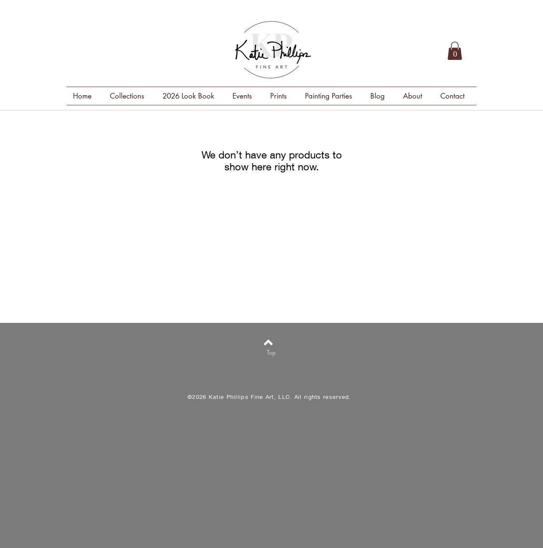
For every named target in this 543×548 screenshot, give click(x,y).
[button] (454, 51)
